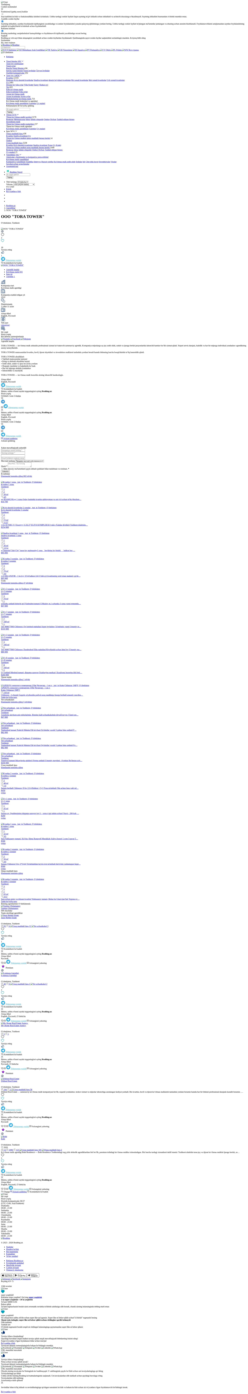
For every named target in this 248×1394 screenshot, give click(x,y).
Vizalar (114, 162)
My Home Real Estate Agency (13, 1025)
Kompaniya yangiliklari (15, 162)
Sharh (4, 466)
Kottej (30, 85)
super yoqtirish (35, 1297)
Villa (26, 85)
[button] (7, 52)
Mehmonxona (19, 119)
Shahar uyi (43, 85)
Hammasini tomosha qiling (12, 767)
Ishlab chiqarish (37, 119)
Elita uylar (23, 92)
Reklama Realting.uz (14, 1261)
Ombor (47, 119)
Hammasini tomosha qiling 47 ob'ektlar (17, 583)
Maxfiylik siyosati (13, 1265)
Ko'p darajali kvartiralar (23, 80)
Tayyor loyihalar (43, 71)
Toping (9, 112)
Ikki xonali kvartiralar (97, 80)
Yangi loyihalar (29, 71)
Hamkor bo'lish (12, 1249)
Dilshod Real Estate (9, 1081)
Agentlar (32, 103)
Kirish (8, 189)
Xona (50, 145)
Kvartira (9, 136)
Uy (29, 136)
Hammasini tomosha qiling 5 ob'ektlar (16, 702)
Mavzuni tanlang (8, 461)
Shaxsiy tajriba (47, 162)
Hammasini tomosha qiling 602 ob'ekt (16, 476)
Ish (84, 162)
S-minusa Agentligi (9, 975)
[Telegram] (3, 403)
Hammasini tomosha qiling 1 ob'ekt (15, 679)
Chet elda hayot (92, 162)
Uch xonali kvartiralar (116, 80)
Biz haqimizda (12, 1252)
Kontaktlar (10, 1254)
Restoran (9, 119)
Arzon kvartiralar (13, 96)
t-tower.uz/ (5, 325)
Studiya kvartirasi (41, 80)
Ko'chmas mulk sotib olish (64, 162)
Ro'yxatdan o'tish (8, 1343)
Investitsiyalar (104, 162)
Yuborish (5, 471)
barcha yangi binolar (14, 71)
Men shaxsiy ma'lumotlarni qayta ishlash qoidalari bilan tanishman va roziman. (36, 469)
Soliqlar (79, 162)
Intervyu (37, 162)
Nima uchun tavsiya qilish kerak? (14, 1362)
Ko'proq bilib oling (138, 38)
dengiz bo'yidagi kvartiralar (60, 80)
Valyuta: (9, 184)
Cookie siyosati (12, 1268)
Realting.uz (11, 206)
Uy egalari (41, 103)
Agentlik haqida (12, 270)
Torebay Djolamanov (9, 908)
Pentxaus (10, 80)
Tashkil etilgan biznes (65, 119)
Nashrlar (9, 1247)
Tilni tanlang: (11, 182)
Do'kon (53, 119)
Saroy (36, 85)
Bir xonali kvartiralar (79, 80)
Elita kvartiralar (12, 92)
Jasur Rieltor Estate (9, 918)
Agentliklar (10, 208)
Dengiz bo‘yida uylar (15, 85)
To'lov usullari (12, 1256)
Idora (28, 119)
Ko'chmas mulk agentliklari (17, 103)
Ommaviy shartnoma (14, 1270)
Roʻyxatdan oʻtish (13, 191)
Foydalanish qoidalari (15, 1263)
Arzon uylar (25, 96)
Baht (3, 1139)
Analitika (29, 162)
